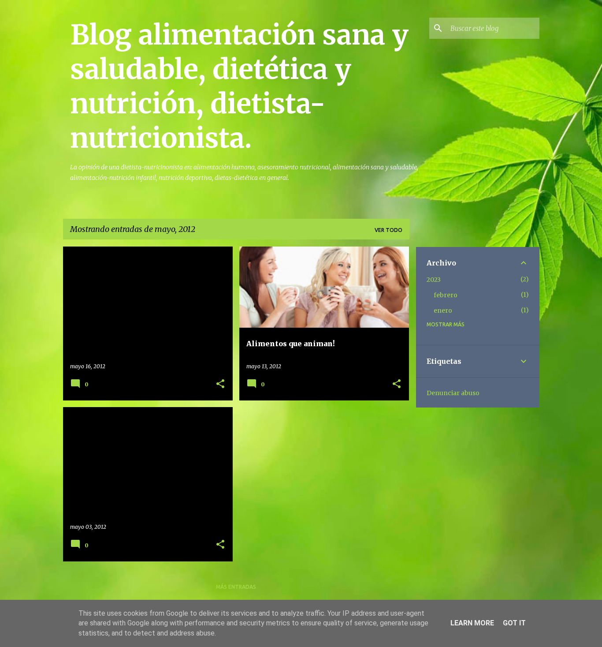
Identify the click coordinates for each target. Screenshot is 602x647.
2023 (434, 280)
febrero (445, 295)
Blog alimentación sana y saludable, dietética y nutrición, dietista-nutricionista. (239, 86)
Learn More (472, 623)
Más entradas (236, 587)
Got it (514, 623)
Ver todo (388, 230)
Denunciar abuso (453, 393)
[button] (220, 384)
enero (443, 310)
